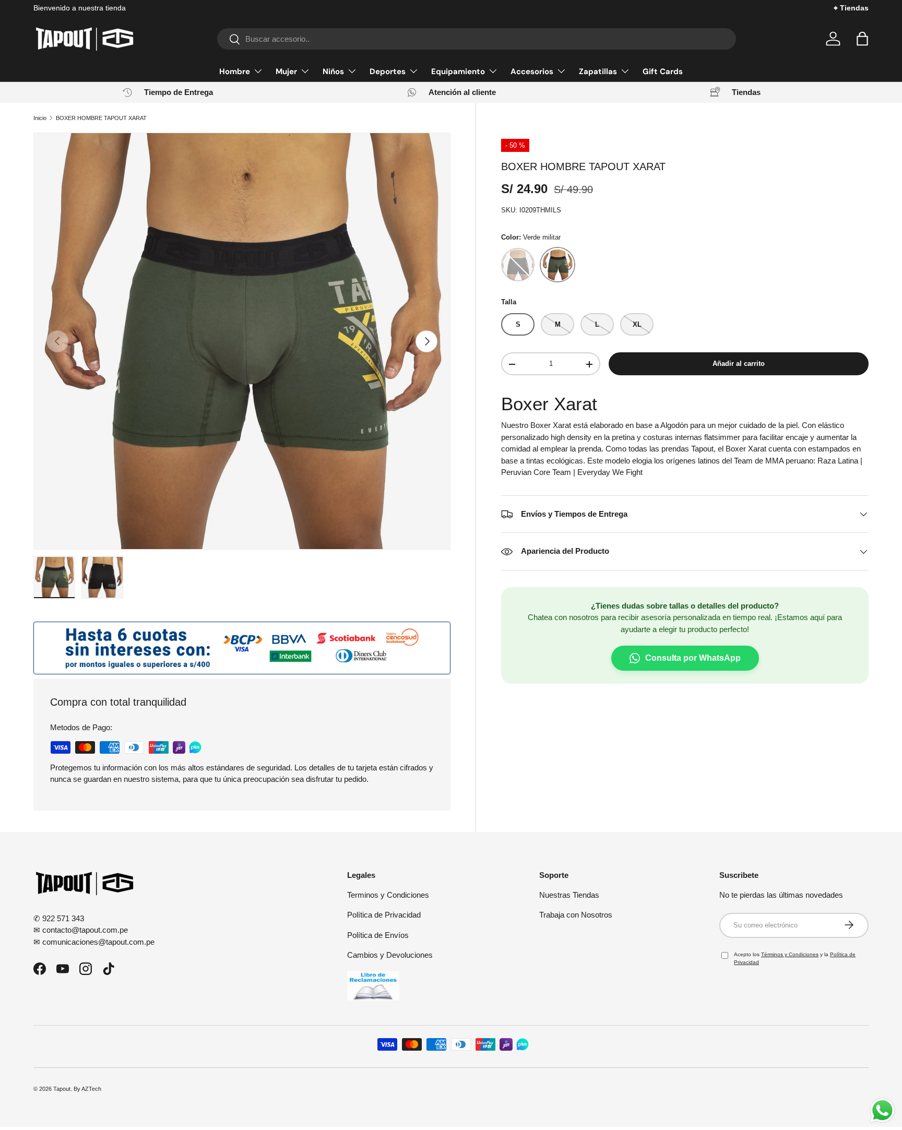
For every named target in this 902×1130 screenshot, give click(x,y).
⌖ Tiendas (851, 8)
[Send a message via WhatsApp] (882, 1110)
